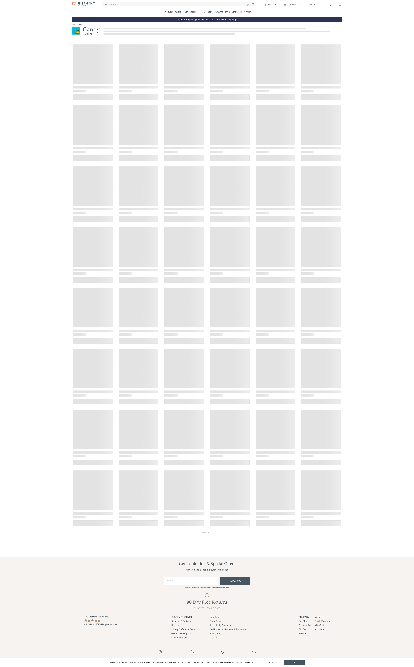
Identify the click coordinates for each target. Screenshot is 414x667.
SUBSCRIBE (235, 580)
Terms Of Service (212, 587)
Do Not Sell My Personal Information (228, 629)
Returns (175, 625)
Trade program (314, 4)
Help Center (216, 617)
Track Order (215, 621)
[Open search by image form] (248, 4)
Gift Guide (320, 625)
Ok (294, 662)
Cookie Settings (232, 662)
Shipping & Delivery (181, 621)
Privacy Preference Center (183, 629)
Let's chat (214, 637)
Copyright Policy (179, 637)
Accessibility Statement (221, 625)
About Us (319, 617)
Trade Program (322, 621)
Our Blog (303, 621)
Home (74, 24)
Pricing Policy (216, 633)
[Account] (329, 5)
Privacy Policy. (225, 587)
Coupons (319, 629)
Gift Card (303, 629)
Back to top (206, 533)
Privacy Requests (184, 633)
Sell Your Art (305, 625)
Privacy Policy (248, 662)
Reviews (303, 633)
